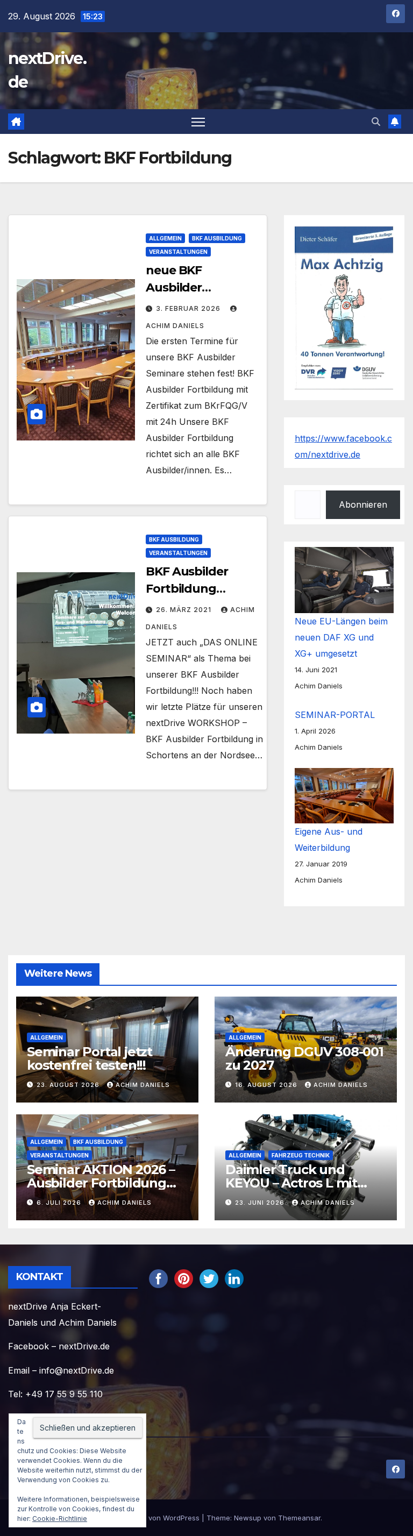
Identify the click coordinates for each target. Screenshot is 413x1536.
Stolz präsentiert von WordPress (146, 1517)
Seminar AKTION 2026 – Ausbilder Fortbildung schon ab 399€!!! (101, 1183)
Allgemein (165, 238)
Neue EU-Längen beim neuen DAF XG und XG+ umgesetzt (341, 637)
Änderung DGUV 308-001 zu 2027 (304, 1058)
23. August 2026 (69, 1085)
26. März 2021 (184, 610)
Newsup (247, 1517)
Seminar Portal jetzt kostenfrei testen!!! (89, 1058)
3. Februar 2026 (189, 308)
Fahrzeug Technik (301, 1155)
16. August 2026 (267, 1085)
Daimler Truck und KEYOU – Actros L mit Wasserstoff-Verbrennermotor (291, 1190)
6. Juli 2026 (60, 1202)
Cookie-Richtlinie (59, 1518)
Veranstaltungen (178, 251)
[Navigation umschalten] (198, 121)
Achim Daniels (143, 1085)
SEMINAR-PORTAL (335, 714)
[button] (376, 121)
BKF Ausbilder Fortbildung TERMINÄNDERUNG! (205, 588)
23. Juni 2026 (261, 1202)
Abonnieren (363, 504)
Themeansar (299, 1517)
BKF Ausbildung (217, 238)
